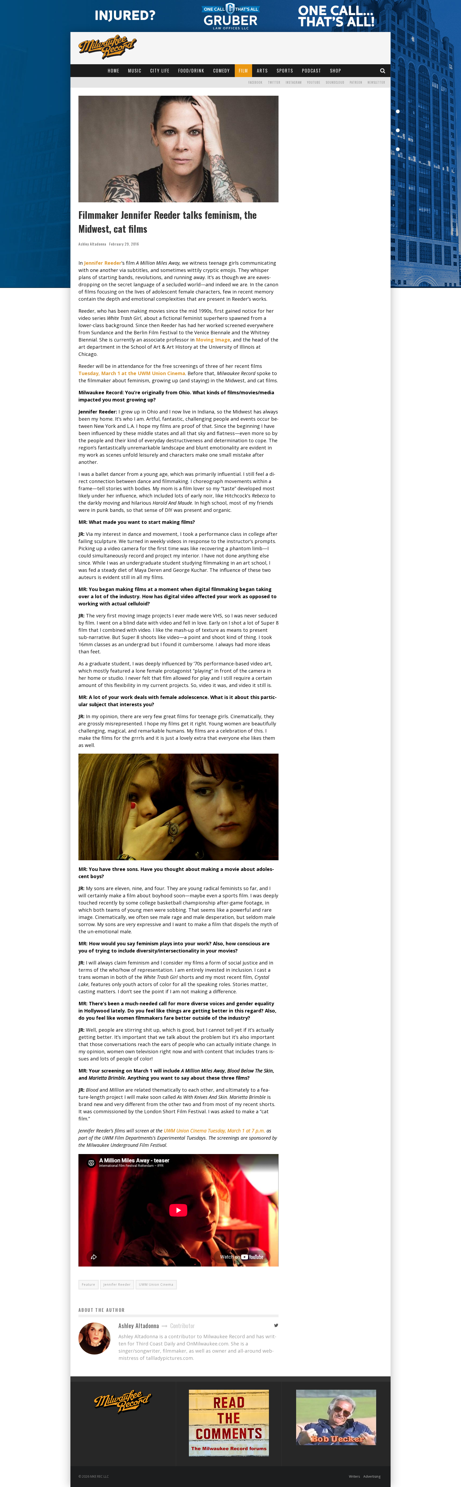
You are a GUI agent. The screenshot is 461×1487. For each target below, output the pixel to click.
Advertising (371, 1476)
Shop (335, 70)
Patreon (356, 82)
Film (243, 70)
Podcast (311, 70)
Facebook (255, 82)
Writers (354, 1476)
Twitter (274, 82)
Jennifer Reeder (102, 263)
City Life (159, 70)
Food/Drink (191, 70)
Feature (88, 1284)
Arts (262, 70)
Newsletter (376, 82)
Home (113, 70)
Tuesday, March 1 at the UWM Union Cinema (131, 373)
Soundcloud (335, 82)
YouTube (313, 82)
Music (134, 70)
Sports (285, 70)
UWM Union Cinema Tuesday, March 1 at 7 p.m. (214, 1130)
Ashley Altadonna (92, 244)
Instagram (294, 82)
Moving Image (213, 339)
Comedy (221, 70)
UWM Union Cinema (156, 1284)
